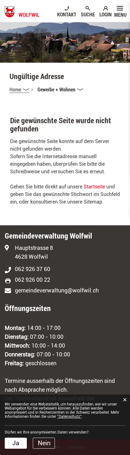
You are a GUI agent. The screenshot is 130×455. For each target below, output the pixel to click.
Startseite (94, 187)
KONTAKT (66, 14)
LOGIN (105, 14)
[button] (60, 89)
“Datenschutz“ (69, 416)
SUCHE (88, 14)
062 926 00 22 (32, 279)
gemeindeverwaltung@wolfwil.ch (57, 290)
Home (15, 89)
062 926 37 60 (32, 269)
